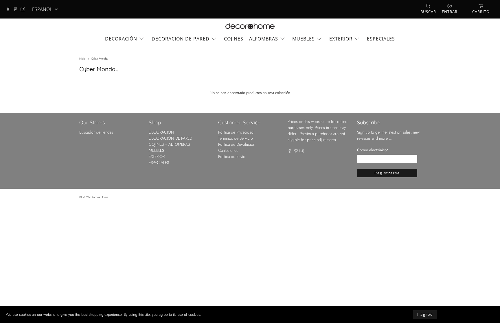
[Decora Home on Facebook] (9, 9)
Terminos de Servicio (235, 138)
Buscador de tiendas (96, 132)
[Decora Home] (250, 26)
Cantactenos (228, 150)
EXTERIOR (340, 39)
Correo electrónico (373, 150)
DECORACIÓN (121, 39)
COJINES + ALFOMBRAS (251, 39)
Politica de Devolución (236, 144)
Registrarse (387, 173)
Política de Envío (231, 156)
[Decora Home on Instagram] (24, 9)
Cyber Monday (99, 59)
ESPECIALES (381, 39)
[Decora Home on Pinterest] (17, 9)
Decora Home (99, 197)
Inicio (82, 59)
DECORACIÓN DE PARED (180, 39)
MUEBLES (303, 39)
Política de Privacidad (235, 132)
